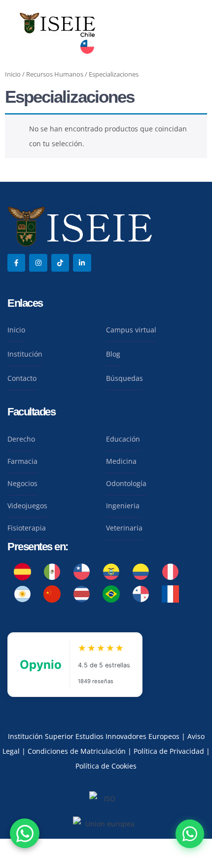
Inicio (13, 74)
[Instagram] (38, 263)
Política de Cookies (106, 766)
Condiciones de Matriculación (77, 751)
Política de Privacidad (170, 751)
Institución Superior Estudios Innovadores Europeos (94, 736)
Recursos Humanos (54, 74)
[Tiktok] (60, 263)
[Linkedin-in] (82, 263)
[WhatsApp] (190, 833)
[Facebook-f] (16, 263)
